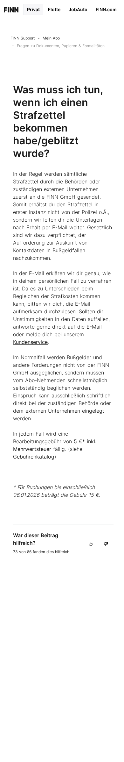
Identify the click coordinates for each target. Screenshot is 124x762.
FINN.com (106, 9)
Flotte (54, 9)
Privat (33, 9)
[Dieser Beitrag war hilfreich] (91, 544)
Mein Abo (51, 38)
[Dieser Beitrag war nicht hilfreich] (106, 544)
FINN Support (22, 38)
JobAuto (78, 9)
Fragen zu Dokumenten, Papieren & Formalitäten (61, 45)
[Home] (11, 9)
